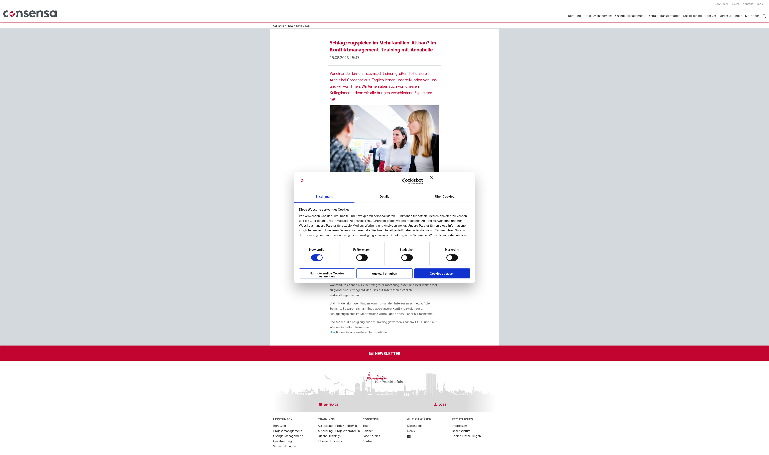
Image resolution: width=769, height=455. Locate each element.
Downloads (722, 3)
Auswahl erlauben (384, 273)
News (735, 3)
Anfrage (331, 404)
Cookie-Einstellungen (466, 436)
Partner (367, 431)
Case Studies (371, 436)
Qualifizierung (282, 441)
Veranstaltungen (284, 446)
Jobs (760, 3)
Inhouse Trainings (330, 441)
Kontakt (748, 3)
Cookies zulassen (442, 273)
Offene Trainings (329, 436)
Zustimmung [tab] (324, 196)
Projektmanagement (287, 431)
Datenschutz (461, 431)
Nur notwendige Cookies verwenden (327, 275)
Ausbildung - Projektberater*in (339, 431)
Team (366, 425)
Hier (332, 332)
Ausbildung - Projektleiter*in (337, 425)
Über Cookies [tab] (444, 196)
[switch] (362, 257)
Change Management (288, 436)
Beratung (279, 425)
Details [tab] (385, 196)
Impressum (459, 425)
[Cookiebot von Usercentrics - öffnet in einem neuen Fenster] (405, 181)
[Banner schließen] (450, 181)
